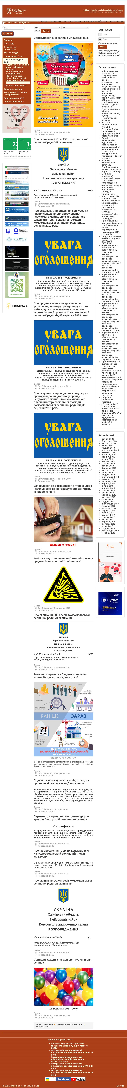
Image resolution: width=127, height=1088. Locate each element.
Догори (120, 1086)
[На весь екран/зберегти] (63, 85)
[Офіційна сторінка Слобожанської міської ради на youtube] (78, 1079)
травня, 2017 (108, 517)
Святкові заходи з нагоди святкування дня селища (63, 961)
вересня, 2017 (109, 508)
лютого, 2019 (108, 470)
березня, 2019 (109, 468)
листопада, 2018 (110, 477)
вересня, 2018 (109, 481)
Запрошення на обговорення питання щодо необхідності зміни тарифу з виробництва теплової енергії (63, 488)
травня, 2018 (108, 490)
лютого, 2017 (108, 524)
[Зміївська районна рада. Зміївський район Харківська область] (17, 198)
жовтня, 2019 (108, 452)
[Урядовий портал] (17, 188)
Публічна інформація (15, 85)
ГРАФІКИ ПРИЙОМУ (95, 21)
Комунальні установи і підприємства (15, 93)
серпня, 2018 (108, 484)
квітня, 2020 (108, 439)
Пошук (9, 33)
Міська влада (11, 53)
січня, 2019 (107, 472)
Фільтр (46, 30)
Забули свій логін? (108, 53)
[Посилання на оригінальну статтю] (63, 721)
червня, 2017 (108, 515)
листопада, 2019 (110, 450)
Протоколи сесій (15, 80)
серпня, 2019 (108, 457)
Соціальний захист (14, 102)
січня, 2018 (107, 499)
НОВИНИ (56, 21)
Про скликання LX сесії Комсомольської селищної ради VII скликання (60, 141)
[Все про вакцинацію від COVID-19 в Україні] (17, 224)
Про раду (9, 43)
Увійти (102, 46)
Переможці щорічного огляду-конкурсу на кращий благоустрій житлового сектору (62, 818)
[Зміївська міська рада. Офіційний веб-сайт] (17, 172)
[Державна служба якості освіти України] (17, 231)
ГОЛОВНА (42, 21)
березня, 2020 (109, 441)
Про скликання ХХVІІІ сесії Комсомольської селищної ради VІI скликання (63, 882)
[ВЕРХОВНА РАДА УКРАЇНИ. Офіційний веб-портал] (17, 182)
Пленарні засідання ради (14, 61)
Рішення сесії (13, 82)
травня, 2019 (108, 463)
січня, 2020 (107, 445)
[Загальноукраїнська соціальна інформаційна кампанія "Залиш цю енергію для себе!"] (17, 305)
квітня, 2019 (108, 466)
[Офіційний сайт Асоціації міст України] (17, 209)
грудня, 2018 (108, 475)
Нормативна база (13, 56)
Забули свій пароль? (109, 55)
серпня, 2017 (108, 510)
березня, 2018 (109, 495)
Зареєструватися (108, 51)
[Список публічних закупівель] (17, 240)
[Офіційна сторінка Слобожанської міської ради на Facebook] (63, 1079)
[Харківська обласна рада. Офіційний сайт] (17, 193)
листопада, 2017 (110, 504)
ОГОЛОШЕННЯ (72, 21)
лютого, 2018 (108, 497)
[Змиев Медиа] (17, 203)
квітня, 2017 (108, 519)
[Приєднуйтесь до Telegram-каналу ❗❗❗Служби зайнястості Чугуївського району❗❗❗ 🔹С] (17, 285)
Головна (8, 40)
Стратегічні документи (10, 48)
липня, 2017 (107, 513)
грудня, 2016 (108, 528)
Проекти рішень (15, 76)
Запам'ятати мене (108, 43)
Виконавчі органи (13, 89)
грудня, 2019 (108, 448)
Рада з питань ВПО (14, 98)
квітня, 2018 (108, 492)
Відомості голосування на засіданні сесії (14, 71)
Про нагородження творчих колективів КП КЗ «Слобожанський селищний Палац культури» (62, 853)
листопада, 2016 (110, 530)
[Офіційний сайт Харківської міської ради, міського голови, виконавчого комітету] (17, 168)
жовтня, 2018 (108, 479)
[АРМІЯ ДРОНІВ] (17, 265)
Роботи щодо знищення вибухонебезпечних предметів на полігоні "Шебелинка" (63, 560)
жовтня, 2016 (108, 533)
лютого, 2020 (109, 443)
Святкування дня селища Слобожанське (61, 37)
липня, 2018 (107, 486)
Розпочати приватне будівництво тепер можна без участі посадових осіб (60, 676)
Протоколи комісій (16, 78)
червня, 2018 (108, 488)
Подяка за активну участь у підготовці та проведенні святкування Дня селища (61, 782)
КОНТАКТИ (116, 21)
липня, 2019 (108, 459)
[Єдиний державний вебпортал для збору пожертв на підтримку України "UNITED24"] (17, 252)
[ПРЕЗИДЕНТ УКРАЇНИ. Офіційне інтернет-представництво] (17, 177)
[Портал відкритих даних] (17, 218)
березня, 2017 (109, 522)
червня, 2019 (108, 461)
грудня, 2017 (108, 501)
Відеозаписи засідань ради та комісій (17, 66)
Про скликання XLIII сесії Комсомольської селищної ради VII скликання (62, 616)
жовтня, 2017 (108, 506)
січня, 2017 (107, 526)
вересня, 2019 (109, 454)
